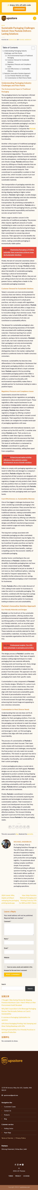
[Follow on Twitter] (20, 1165)
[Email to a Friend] (20, 827)
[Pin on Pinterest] (24, 827)
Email (6, 948)
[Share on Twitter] (17, 827)
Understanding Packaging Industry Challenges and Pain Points (15, 52)
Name (6, 939)
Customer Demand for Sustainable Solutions (18, 61)
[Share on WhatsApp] (10, 827)
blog (3, 25)
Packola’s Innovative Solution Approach (17, 73)
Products (7, 1115)
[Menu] (34, 18)
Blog (5, 1119)
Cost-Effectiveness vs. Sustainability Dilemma (18, 70)
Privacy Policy (21, 1138)
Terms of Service (8, 1138)
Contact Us (7, 1111)
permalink (30, 834)
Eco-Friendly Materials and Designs (18, 76)
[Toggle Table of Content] (32, 48)
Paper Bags (7, 1132)
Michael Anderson (25, 39)
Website (6, 957)
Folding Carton (8, 1128)
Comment (7, 921)
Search (4, 984)
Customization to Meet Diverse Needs (19, 78)
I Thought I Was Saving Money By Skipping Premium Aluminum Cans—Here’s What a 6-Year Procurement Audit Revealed (19, 1002)
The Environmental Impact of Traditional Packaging (20, 57)
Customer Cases (10, 1107)
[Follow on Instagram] (18, 1165)
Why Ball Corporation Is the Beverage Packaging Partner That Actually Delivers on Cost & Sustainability (19, 1011)
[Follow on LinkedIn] (23, 1165)
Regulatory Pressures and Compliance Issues (19, 65)
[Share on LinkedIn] (28, 827)
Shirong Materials (8, 1149)
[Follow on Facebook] (15, 1165)
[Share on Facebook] (13, 827)
